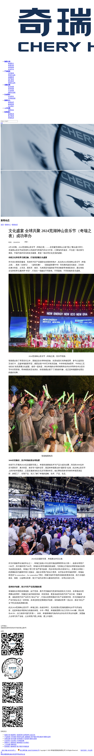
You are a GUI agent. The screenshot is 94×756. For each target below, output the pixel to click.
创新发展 (7, 738)
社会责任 (11, 96)
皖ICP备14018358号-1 (9, 750)
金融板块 (11, 77)
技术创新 (11, 86)
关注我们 (11, 106)
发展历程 (11, 65)
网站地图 (4, 754)
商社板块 (11, 81)
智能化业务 (11, 83)
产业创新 (11, 90)
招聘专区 (11, 110)
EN (2, 123)
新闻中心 (8, 224)
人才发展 (7, 744)
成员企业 (22, 754)
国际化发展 (11, 92)
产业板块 (7, 737)
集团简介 (11, 63)
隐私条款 (10, 754)
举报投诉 (11, 118)
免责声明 (16, 754)
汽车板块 (11, 73)
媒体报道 (11, 104)
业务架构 (11, 67)
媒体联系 (11, 114)
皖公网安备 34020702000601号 (29, 750)
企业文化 (11, 69)
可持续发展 (11, 98)
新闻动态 (11, 102)
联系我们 (7, 746)
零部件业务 (11, 75)
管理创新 (11, 88)
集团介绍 (7, 735)
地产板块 (11, 79)
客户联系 (11, 116)
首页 (2, 224)
